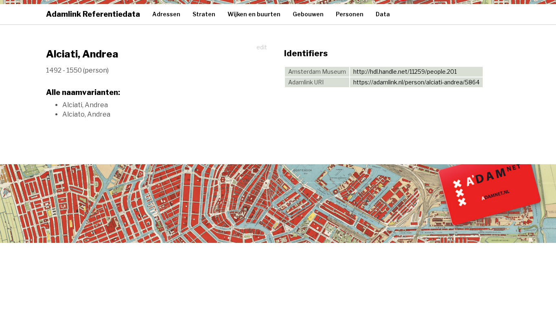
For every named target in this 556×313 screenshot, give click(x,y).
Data (383, 14)
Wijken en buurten (254, 14)
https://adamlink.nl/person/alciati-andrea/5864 (416, 82)
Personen (349, 14)
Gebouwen (308, 14)
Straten (204, 14)
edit (261, 47)
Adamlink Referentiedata (93, 14)
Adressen (166, 14)
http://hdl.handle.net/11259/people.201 (405, 71)
